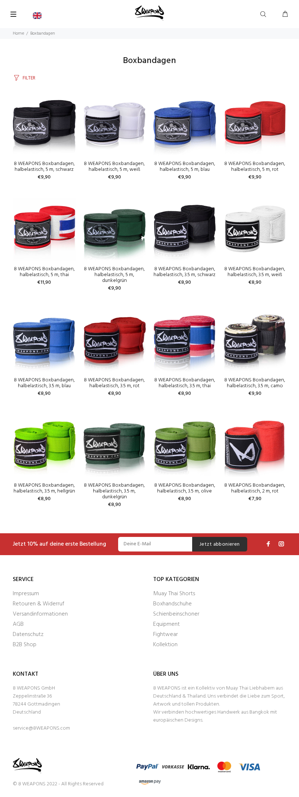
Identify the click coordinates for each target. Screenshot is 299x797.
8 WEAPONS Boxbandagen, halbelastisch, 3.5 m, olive (184, 488)
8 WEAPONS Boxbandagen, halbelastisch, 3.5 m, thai (184, 383)
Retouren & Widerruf (38, 604)
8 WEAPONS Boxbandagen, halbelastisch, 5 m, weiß (114, 167)
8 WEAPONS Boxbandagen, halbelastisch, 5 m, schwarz (44, 167)
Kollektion (165, 644)
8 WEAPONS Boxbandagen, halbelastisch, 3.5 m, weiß (254, 272)
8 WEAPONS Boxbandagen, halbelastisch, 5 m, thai (44, 272)
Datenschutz (28, 634)
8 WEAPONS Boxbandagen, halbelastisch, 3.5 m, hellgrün (44, 488)
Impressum (26, 593)
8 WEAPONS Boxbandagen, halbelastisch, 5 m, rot (254, 167)
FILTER (29, 78)
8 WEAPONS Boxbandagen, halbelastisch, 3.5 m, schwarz (184, 272)
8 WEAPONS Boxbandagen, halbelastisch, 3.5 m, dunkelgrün (114, 491)
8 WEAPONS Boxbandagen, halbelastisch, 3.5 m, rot (114, 383)
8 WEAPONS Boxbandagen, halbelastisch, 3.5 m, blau (44, 383)
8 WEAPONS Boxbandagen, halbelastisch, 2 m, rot (254, 488)
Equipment (166, 624)
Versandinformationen (40, 614)
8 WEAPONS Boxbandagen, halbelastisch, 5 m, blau (184, 167)
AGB (18, 624)
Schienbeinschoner (176, 614)
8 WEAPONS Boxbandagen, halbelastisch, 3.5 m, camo (254, 383)
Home (18, 33)
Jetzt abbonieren (219, 544)
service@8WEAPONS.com (41, 728)
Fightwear (165, 634)
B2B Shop (24, 644)
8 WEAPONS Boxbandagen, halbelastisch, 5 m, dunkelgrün (114, 275)
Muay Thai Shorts (174, 593)
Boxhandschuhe (172, 604)
